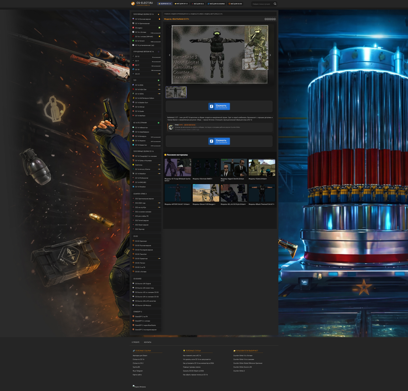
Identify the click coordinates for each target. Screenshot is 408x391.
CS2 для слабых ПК (141, 216)
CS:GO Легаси (140, 263)
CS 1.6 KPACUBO (140, 182)
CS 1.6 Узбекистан (141, 128)
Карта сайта (137, 375)
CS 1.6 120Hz (139, 94)
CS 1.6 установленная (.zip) (144, 45)
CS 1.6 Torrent (148, 41)
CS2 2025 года (140, 203)
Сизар (179, 124)
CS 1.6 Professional (141, 178)
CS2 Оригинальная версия (144, 199)
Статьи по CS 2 (138, 363)
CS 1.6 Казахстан (148, 145)
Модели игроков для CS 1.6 (180, 14)
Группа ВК (136, 367)
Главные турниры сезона (191, 367)
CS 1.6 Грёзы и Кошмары (143, 161)
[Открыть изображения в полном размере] (220, 54)
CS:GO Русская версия (143, 245)
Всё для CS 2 (199, 4)
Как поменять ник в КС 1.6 (192, 356)
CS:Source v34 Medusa (143, 305)
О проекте (135, 342)
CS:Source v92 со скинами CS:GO (147, 292)
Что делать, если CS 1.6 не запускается (197, 359)
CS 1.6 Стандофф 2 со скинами (146, 156)
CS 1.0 (148, 57)
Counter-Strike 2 (239, 371)
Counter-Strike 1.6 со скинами (243, 359)
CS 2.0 (137, 74)
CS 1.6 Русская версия (147, 19)
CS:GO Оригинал (141, 241)
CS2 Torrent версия (142, 220)
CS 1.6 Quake (139, 111)
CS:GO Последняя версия (144, 250)
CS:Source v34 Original (143, 284)
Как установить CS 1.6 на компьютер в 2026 (198, 363)
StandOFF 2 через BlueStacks (145, 325)
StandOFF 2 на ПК (141, 317)
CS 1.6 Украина (148, 141)
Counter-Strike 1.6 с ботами (242, 356)
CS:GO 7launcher (141, 254)
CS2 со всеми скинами (143, 212)
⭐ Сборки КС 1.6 (165, 3)
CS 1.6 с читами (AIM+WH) (147, 36)
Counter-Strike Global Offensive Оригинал (247, 363)
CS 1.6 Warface (140, 116)
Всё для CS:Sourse (217, 4)
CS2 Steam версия (141, 225)
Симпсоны (138, 165)
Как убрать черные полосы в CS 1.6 (195, 375)
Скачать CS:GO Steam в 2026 (193, 371)
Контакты (147, 342)
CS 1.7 (148, 65)
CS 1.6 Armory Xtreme (142, 169)
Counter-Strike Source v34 (242, 367)
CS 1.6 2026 (139, 85)
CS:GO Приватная (141, 259)
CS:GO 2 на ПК (140, 267)
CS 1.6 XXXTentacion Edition (144, 98)
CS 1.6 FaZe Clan (140, 89)
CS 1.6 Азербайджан (142, 132)
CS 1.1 (148, 61)
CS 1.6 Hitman (139, 107)
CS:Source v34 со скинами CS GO (147, 297)
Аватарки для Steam (140, 356)
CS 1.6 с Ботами (148, 32)
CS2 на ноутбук (140, 207)
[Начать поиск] (275, 4)
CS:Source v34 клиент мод (144, 288)
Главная (167, 14)
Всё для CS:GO (236, 4)
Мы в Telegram (138, 371)
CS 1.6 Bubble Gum (141, 103)
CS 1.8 (148, 70)
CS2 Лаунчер (139, 229)
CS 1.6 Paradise (140, 187)
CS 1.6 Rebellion (140, 174)
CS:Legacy (147, 28)
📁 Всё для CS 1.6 (181, 3)
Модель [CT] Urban (197, 14)
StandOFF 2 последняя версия (145, 330)
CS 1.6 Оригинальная (142, 23)
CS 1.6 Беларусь (148, 136)
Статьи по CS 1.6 (138, 359)
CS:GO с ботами (140, 272)
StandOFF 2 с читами (142, 321)
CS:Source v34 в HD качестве (145, 301)
